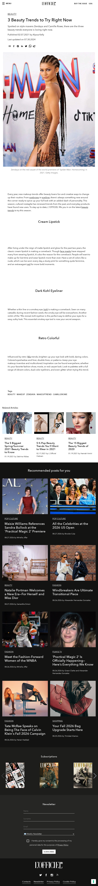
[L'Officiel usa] (49, 4)
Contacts (26, 881)
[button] (95, 776)
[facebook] (14, 46)
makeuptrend (44, 394)
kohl (46, 309)
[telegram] (34, 46)
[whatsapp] (30, 46)
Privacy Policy (62, 845)
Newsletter (39, 881)
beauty (11, 394)
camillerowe (60, 394)
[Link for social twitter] (40, 875)
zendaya (30, 394)
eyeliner (46, 197)
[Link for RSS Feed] (57, 875)
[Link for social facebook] (46, 875)
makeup (21, 394)
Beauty (12, 14)
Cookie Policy (69, 881)
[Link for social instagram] (52, 875)
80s (29, 356)
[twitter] (26, 46)
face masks (65, 251)
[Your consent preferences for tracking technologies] (93, 881)
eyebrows (34, 197)
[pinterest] (18, 46)
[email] (10, 46)
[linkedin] (22, 46)
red (28, 264)
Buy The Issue (80, 4)
